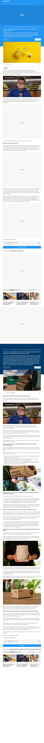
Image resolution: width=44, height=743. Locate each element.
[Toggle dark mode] (38, 1)
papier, (28, 649)
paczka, (25, 649)
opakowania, (20, 649)
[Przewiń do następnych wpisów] (39, 298)
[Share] (39, 65)
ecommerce (37, 367)
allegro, (11, 649)
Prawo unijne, (33, 649)
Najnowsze (11, 3)
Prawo (16, 3)
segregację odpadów (16, 502)
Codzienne (38, 39)
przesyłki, (38, 649)
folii (25, 618)
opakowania (6, 572)
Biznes (20, 3)
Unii (34, 148)
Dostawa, (15, 649)
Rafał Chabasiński (24, 300)
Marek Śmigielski (11, 300)
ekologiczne (34, 198)
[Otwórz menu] (40, 1)
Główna (5, 3)
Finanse (25, 3)
